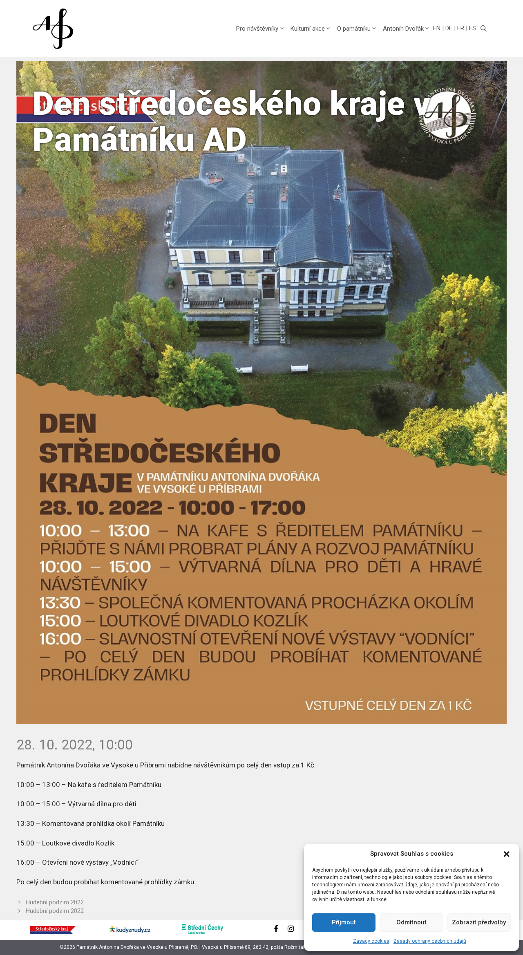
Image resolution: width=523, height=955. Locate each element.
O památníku (354, 28)
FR (460, 28)
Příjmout (344, 922)
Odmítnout (411, 922)
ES (472, 28)
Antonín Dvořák (403, 28)
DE (448, 28)
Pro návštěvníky (257, 28)
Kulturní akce (308, 28)
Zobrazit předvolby (479, 922)
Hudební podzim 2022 (55, 902)
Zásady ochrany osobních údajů (429, 941)
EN (436, 28)
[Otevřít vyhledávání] (483, 28)
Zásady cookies (371, 941)
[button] (507, 854)
